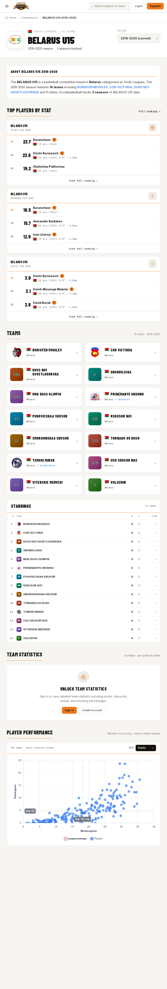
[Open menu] (7, 6)
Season (122, 30)
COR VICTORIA (120, 87)
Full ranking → (149, 111)
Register (155, 6)
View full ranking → (83, 180)
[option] (94, 142)
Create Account (92, 710)
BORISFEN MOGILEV (92, 87)
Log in (139, 6)
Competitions (29, 17)
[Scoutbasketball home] (21, 6)
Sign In (69, 710)
